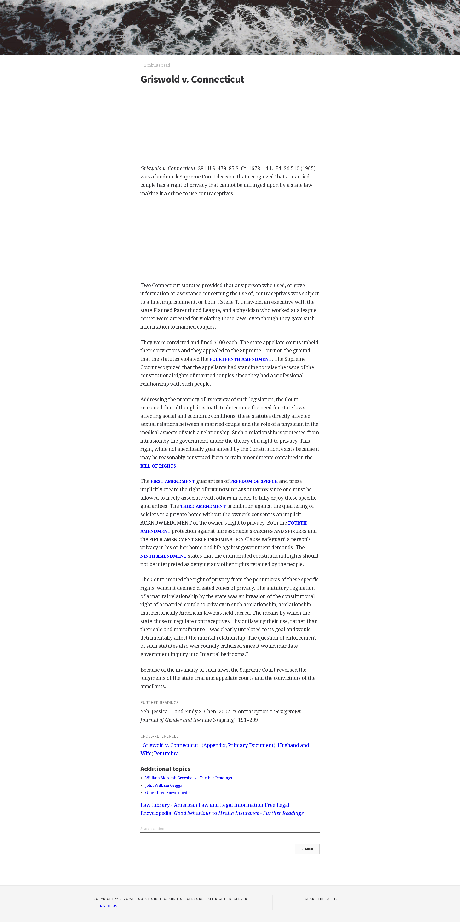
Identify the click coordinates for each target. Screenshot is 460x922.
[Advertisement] (230, 124)
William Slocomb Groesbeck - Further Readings (188, 778)
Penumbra (166, 753)
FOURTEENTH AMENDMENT (241, 359)
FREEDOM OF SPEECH (254, 481)
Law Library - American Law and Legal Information (201, 805)
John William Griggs (163, 785)
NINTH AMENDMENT (163, 556)
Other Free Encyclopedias (168, 792)
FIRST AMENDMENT (173, 481)
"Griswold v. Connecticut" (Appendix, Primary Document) (207, 745)
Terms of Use (106, 906)
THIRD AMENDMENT (203, 506)
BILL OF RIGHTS (158, 466)
